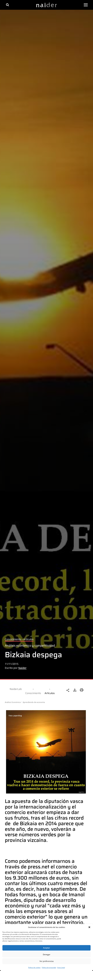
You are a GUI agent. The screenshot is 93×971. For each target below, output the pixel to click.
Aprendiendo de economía (34, 702)
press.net (38, 867)
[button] (89, 927)
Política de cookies (34, 967)
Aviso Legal (61, 967)
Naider (22, 668)
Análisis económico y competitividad (30, 645)
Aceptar (46, 948)
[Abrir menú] (85, 4)
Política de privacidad (49, 967)
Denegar (46, 954)
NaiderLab (16, 689)
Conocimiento (33, 693)
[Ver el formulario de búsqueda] (7, 4)
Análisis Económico (13, 702)
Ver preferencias (46, 961)
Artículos (50, 693)
